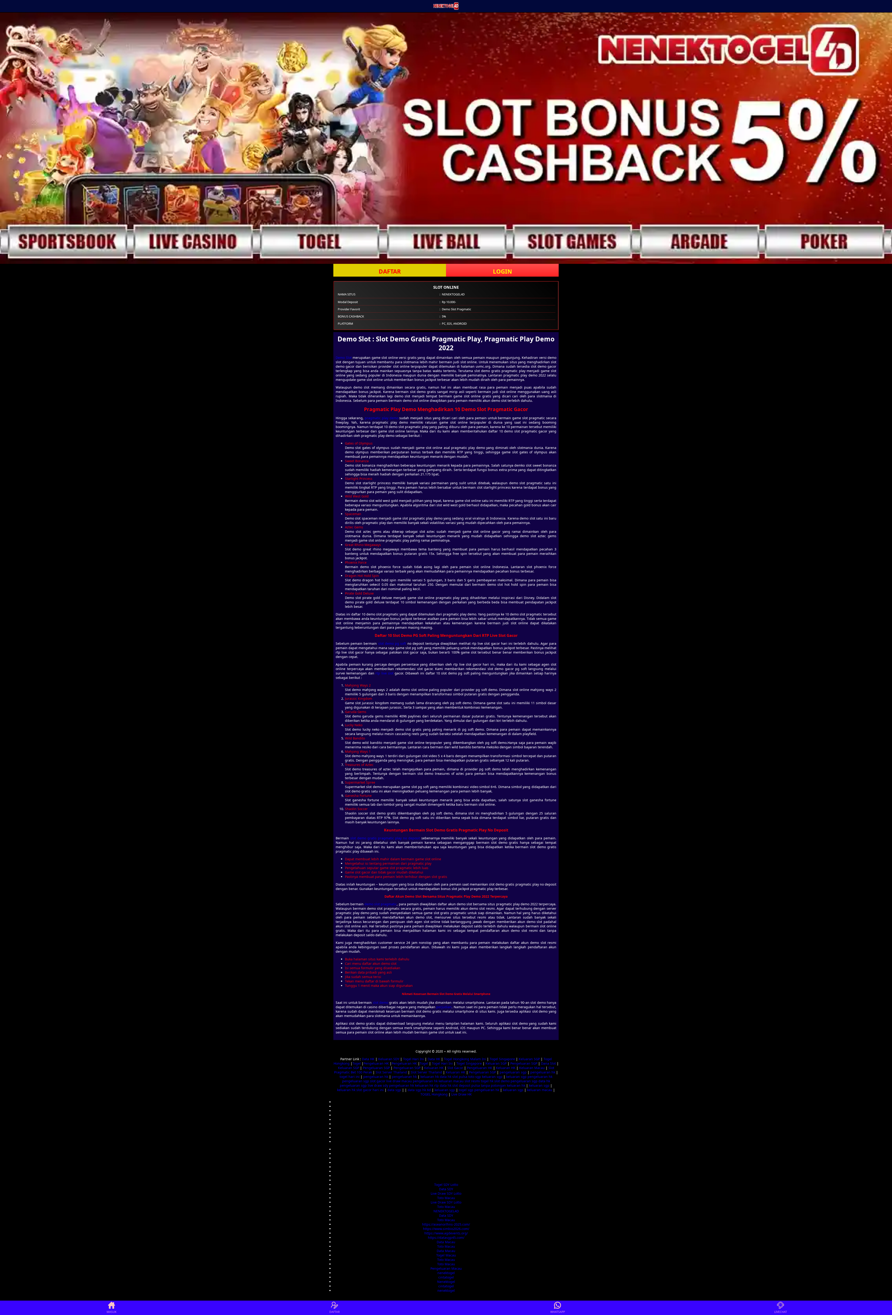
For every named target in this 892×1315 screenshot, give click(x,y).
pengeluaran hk (542, 1072)
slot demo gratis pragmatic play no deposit (385, 838)
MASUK (111, 1312)
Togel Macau (446, 1255)
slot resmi (472, 1081)
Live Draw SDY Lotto (446, 1193)
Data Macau (446, 1242)
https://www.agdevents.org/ (446, 1233)
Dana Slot (548, 1063)
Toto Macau (446, 1198)
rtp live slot (384, 673)
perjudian (444, 1007)
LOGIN (502, 271)
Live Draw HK (461, 1094)
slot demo (380, 1002)
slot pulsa (459, 1076)
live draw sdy (378, 1085)
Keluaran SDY (388, 1059)
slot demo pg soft (392, 643)
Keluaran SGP (529, 1059)
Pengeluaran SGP (523, 1063)
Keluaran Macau (532, 1068)
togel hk (487, 1081)
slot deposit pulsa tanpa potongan (479, 1085)
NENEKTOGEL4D (446, 1211)
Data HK (368, 1059)
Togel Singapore (502, 1059)
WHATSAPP (557, 1312)
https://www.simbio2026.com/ (446, 1229)
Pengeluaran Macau (446, 1268)
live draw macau (399, 1081)
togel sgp (466, 1090)
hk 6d (426, 1090)
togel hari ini (350, 1076)
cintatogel (446, 1277)
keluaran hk (429, 1076)
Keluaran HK (434, 1068)
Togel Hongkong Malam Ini (465, 1059)
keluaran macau (451, 1081)
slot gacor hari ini (370, 1090)
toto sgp (474, 1076)
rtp (436, 1085)
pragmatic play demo (381, 418)
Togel (356, 1063)
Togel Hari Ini (413, 1059)
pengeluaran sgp (513, 1072)
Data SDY (446, 1189)
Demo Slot (344, 357)
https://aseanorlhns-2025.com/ (446, 1224)
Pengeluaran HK (376, 1063)
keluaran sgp (492, 1076)
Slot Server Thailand (391, 1072)
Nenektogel (446, 1281)
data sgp (394, 1090)
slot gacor (377, 1081)
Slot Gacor (455, 1068)
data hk (445, 1076)
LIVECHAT (780, 1312)
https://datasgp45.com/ (446, 1237)
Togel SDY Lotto (446, 1184)
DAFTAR (390, 271)
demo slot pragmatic (380, 904)
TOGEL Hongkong (434, 1094)
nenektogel (446, 1273)
